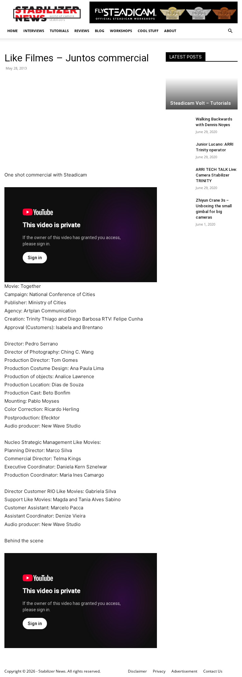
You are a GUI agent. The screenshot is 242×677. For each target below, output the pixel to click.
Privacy (159, 671)
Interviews (33, 30)
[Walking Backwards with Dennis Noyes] (178, 125)
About (170, 30)
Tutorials (59, 30)
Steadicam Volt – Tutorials (200, 103)
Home (12, 30)
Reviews (81, 30)
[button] (230, 31)
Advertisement (184, 671)
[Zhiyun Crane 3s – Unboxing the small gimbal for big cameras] (178, 206)
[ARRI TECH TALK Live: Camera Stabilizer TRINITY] (178, 175)
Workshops (121, 30)
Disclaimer (137, 671)
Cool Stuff (148, 30)
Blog (99, 30)
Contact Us (212, 671)
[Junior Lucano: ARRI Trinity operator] (178, 150)
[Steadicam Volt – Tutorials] (202, 89)
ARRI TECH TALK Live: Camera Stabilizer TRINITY (216, 175)
